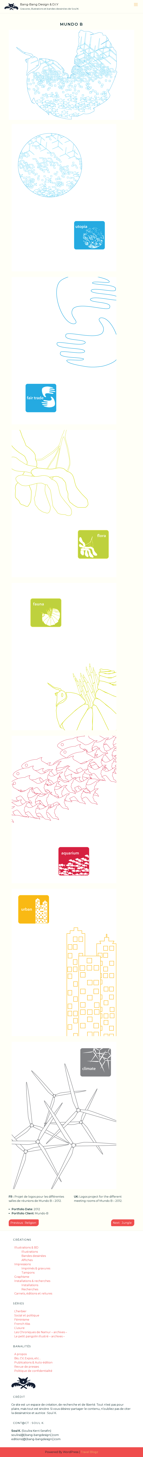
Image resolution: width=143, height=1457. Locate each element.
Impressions (22, 1264)
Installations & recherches (32, 1281)
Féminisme (21, 1319)
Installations (29, 1285)
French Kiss (22, 1323)
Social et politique (26, 1315)
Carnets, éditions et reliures (33, 1293)
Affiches (27, 1260)
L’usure (19, 1328)
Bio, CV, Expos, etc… (27, 1358)
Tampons (28, 1272)
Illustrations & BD (26, 1247)
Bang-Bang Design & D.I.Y (39, 4)
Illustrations (29, 1251)
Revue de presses (26, 1366)
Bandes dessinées (33, 1256)
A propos (20, 1354)
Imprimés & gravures (35, 1268)
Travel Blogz (89, 1452)
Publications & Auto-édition (33, 1362)
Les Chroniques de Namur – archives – (40, 1332)
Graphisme (21, 1276)
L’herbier (20, 1311)
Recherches (29, 1289)
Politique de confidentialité (33, 1371)
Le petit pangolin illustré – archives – (39, 1336)
